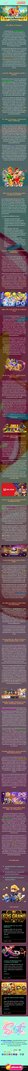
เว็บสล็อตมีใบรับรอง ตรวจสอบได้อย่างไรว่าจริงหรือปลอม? (14, 873)
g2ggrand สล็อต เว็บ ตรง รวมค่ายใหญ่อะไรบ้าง (13, 926)
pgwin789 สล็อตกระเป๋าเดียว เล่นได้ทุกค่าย (14, 998)
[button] (13, 2)
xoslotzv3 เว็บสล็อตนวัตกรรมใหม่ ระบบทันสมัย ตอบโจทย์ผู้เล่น (12, 961)
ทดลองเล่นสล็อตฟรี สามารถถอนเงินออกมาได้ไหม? (14, 879)
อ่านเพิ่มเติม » (7, 937)
